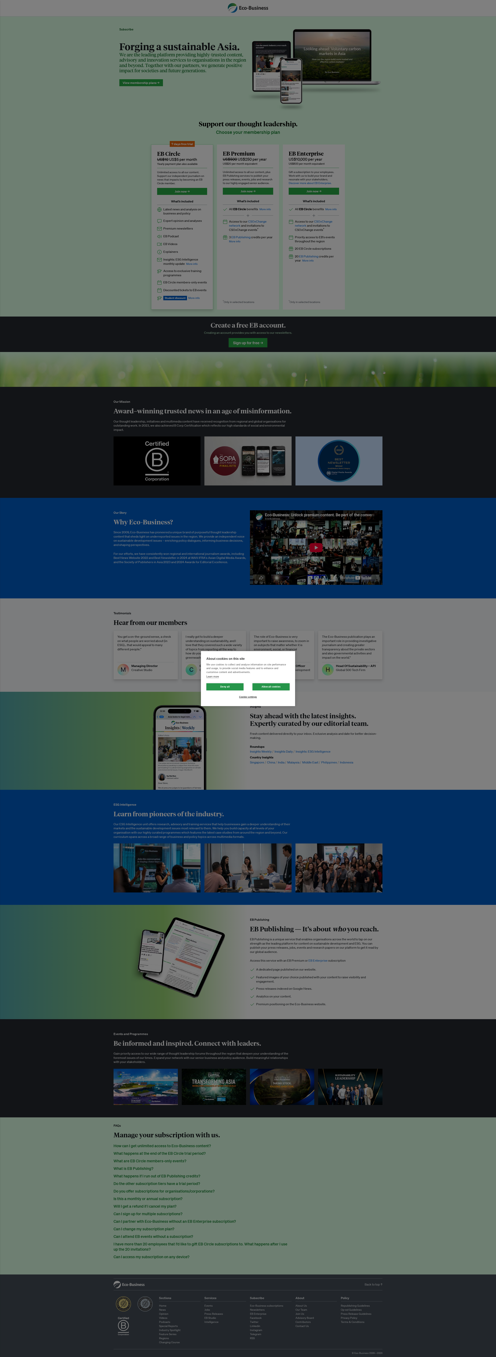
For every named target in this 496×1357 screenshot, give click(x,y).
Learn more (212, 676)
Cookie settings (248, 697)
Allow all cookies (271, 686)
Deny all (225, 686)
